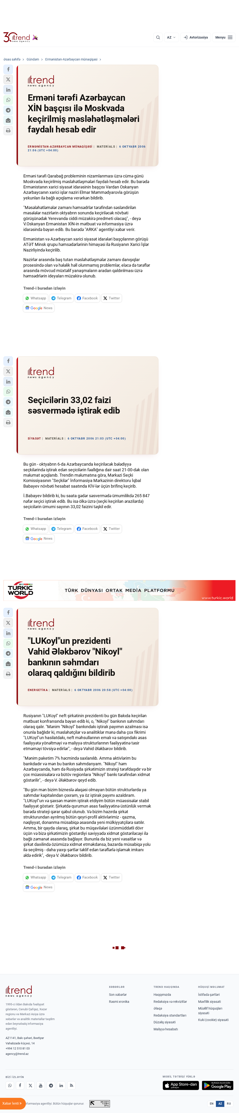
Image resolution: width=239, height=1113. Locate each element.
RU (229, 1103)
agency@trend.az (17, 1054)
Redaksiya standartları (170, 1015)
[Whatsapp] (10, 1085)
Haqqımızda (162, 994)
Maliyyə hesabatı (166, 1029)
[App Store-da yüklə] (181, 1085)
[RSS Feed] (71, 1085)
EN (212, 1103)
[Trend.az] (21, 37)
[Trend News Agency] (19, 991)
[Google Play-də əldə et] (217, 1085)
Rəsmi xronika (119, 1001)
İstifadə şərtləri (209, 994)
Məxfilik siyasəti (209, 1001)
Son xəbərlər (118, 994)
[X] (30, 1085)
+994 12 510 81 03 (18, 1048)
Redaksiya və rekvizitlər (170, 1001)
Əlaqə (158, 1008)
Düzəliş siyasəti (165, 1022)
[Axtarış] (158, 37)
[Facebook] (20, 1085)
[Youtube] (40, 1085)
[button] (8, 69)
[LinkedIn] (61, 1085)
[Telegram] (51, 1085)
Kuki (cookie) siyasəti (213, 1020)
